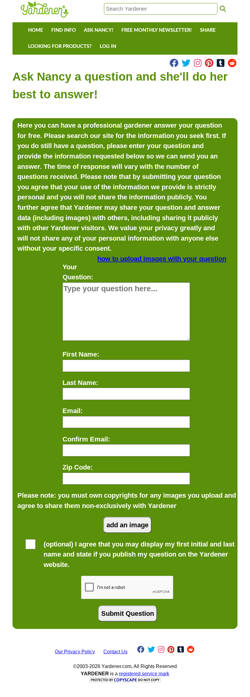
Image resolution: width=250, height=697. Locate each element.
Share (208, 30)
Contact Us (115, 651)
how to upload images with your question (161, 259)
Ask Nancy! (98, 30)
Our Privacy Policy (75, 651)
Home (35, 30)
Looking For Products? (59, 46)
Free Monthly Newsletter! (156, 30)
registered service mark (144, 673)
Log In (108, 46)
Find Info (63, 30)
